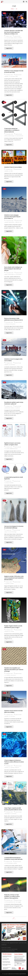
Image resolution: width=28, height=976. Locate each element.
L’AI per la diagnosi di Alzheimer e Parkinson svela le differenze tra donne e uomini (14, 762)
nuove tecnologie (12, 531)
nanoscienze (13, 675)
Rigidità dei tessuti (13, 448)
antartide (6, 76)
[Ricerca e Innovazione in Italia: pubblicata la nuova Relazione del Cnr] (14, 302)
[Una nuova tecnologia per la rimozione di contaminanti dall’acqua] (14, 510)
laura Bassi (12, 76)
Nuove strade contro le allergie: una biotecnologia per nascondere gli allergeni (13, 268)
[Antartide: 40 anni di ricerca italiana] (14, 157)
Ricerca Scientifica (9, 482)
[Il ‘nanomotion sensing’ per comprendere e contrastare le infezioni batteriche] (14, 112)
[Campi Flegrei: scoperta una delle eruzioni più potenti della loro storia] (14, 793)
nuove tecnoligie (9, 37)
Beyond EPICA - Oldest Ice (14, 222)
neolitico (12, 583)
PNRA (16, 76)
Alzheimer (6, 631)
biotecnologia (11, 135)
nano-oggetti (18, 902)
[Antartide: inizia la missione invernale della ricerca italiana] (14, 699)
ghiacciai (18, 407)
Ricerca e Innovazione (10, 324)
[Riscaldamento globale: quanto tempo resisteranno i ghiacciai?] (14, 389)
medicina (8, 675)
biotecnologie (11, 274)
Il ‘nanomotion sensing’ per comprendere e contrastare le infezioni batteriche (11, 130)
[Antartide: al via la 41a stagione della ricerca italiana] (14, 347)
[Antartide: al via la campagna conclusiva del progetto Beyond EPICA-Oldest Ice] (14, 199)
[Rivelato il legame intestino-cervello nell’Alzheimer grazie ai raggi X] (14, 610)
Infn (14, 902)
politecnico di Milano (18, 37)
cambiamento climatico (9, 407)
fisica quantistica (9, 902)
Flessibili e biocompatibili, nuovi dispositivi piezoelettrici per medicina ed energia (13, 669)
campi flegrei (7, 813)
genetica (8, 583)
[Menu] (23, 1)
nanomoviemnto (19, 135)
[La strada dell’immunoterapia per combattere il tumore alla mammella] (14, 842)
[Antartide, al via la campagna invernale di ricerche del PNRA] (14, 60)
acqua (5, 531)
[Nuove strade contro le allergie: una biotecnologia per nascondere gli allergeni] (14, 250)
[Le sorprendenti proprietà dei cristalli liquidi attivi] (14, 469)
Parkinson (17, 767)
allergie (5, 274)
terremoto (14, 813)
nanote (12, 631)
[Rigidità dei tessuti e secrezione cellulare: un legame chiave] (14, 432)
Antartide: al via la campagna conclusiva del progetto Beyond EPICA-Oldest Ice (12, 216)
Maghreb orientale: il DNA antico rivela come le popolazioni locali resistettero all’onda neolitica (14, 578)
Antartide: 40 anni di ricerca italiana (13, 167)
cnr (5, 37)
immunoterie (18, 274)
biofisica (6, 135)
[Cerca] (26, 1)
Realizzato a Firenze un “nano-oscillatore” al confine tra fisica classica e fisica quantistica (12, 896)
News (4, 13)
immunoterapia (9, 863)
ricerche (7, 448)
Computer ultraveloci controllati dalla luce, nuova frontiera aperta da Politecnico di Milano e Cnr (13, 32)
